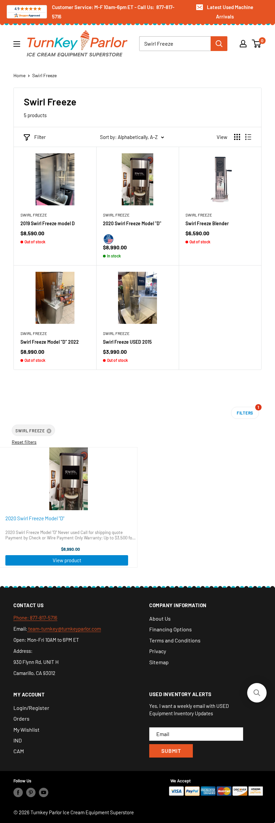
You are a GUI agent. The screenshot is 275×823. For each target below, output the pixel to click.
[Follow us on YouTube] (43, 792)
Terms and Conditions (175, 640)
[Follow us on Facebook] (18, 792)
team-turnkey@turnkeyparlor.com (64, 629)
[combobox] (175, 43)
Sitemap (159, 662)
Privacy (157, 651)
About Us (160, 618)
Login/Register (31, 708)
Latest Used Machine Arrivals (230, 11)
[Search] (219, 43)
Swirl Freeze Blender (207, 223)
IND (17, 740)
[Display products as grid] (237, 137)
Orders (21, 718)
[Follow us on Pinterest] (31, 792)
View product (67, 560)
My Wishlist (26, 729)
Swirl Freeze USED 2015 (127, 342)
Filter (40, 137)
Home (19, 75)
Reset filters (24, 442)
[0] (257, 44)
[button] (257, 693)
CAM (18, 751)
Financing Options (170, 629)
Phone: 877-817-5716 (35, 618)
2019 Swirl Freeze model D (47, 223)
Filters (248, 411)
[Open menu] (16, 44)
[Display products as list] (248, 137)
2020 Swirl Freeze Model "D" (132, 223)
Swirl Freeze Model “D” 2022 (49, 342)
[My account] (243, 43)
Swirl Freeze (44, 75)
